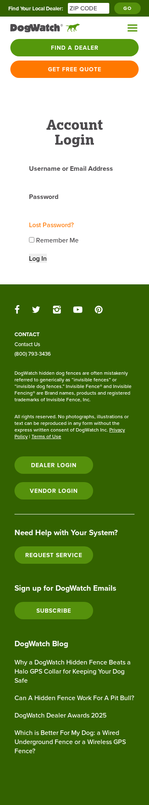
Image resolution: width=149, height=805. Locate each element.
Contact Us (27, 344)
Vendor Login (54, 491)
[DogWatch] (45, 28)
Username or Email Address (71, 168)
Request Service (53, 555)
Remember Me (56, 240)
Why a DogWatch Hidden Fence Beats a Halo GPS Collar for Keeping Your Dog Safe (72, 671)
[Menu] (132, 28)
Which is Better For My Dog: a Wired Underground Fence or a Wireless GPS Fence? (70, 741)
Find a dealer (75, 48)
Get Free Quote (74, 69)
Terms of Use (46, 436)
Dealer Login (54, 465)
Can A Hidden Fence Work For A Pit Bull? (74, 697)
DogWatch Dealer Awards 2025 (60, 715)
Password (43, 196)
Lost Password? (51, 224)
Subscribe (53, 610)
